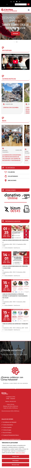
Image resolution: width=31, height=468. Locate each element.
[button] (7, 4)
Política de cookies (20, 452)
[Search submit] (28, 4)
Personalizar (15, 460)
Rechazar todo (15, 464)
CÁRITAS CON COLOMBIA (10, 107)
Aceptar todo (15, 456)
